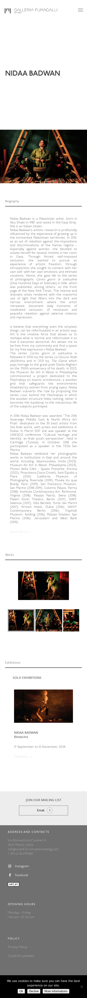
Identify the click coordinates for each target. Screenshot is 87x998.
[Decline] (81, 986)
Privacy (13, 947)
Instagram (22, 866)
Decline (34, 991)
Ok (21, 991)
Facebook (21, 875)
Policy (23, 947)
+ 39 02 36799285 (20, 854)
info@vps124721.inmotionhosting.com (33, 849)
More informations (56, 991)
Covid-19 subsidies (21, 956)
